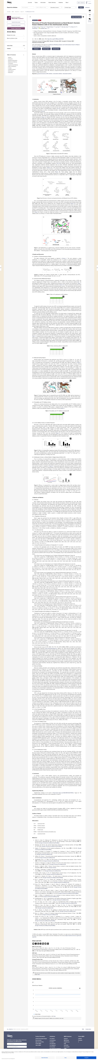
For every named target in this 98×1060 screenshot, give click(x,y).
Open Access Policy (40, 1042)
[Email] (33, 944)
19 (78, 281)
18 (59, 163)
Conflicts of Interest (11, 69)
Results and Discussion (12, 60)
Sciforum (66, 1038)
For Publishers (53, 1045)
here (39, 974)
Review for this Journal (16, 25)
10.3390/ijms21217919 (29, 11)
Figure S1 (62, 284)
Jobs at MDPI (38, 1045)
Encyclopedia (66, 1046)
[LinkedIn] (38, 944)
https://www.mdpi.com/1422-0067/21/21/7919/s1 (63, 792)
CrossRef (49, 842)
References (10, 72)
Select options (11, 1044)
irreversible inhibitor (57, 73)
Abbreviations (10, 71)
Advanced (87, 7)
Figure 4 (79, 362)
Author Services (52, 2)
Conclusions (10, 63)
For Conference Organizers (55, 1048)
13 (80, 114)
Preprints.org (66, 1042)
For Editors (52, 1042)
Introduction (10, 58)
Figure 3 (73, 203)
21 (44, 427)
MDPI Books (66, 1040)
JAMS (65, 1048)
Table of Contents (11, 54)
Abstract (9, 57)
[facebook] (41, 944)
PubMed (57, 842)
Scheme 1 (64, 258)
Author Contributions (12, 66)
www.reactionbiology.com (51, 648)
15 (60, 115)
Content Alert (88, 1029)
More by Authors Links (12, 38)
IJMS (13, 11)
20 (66, 329)
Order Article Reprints (76, 17)
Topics (36, 2)
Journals (30, 2)
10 (42, 111)
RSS (83, 1029)
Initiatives (61, 2)
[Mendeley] (48, 944)
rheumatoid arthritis (67, 73)
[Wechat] (43, 944)
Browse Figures (46, 48)
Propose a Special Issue (16, 28)
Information (43, 2)
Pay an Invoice (38, 1040)
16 (57, 163)
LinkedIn (80, 1038)
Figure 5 (58, 433)
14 (47, 115)
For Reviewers (53, 1040)
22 (44, 430)
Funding (9, 68)
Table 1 (79, 283)
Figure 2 (49, 167)
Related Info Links (11, 35)
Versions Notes (56, 48)
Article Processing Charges (41, 1038)
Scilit (53, 842)
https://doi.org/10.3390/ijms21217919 (55, 39)
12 (64, 114)
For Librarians (52, 1043)
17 (58, 163)
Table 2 (34, 336)
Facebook (80, 1040)
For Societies (52, 1046)
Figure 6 (51, 466)
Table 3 (62, 408)
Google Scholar (42, 842)
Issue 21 (22, 11)
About (67, 2)
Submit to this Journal (16, 22)
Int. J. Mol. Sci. (10, 1029)
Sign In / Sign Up (81, 2)
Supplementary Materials (13, 64)
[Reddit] (46, 944)
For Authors (52, 1038)
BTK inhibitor (49, 73)
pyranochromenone (41, 73)
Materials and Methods (12, 61)
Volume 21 (17, 11)
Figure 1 (44, 117)
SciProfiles (66, 1045)
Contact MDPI (38, 1043)
